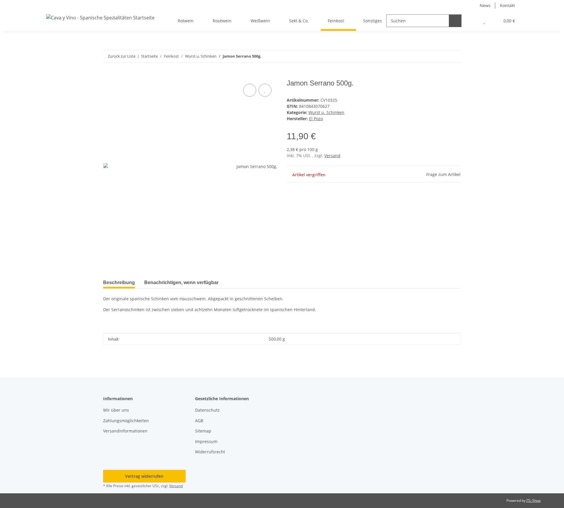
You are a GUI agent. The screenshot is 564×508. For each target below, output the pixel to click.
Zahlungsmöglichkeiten (126, 420)
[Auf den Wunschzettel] (264, 90)
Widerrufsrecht (210, 452)
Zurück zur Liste (121, 56)
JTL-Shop (533, 500)
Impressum (206, 441)
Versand (332, 155)
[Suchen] (455, 20)
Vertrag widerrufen (144, 476)
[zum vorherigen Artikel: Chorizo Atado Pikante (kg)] (442, 56)
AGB (199, 420)
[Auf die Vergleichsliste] (249, 90)
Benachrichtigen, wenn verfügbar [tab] (181, 282)
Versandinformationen (125, 431)
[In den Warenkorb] (108, 76)
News (485, 5)
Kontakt (507, 5)
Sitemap (203, 431)
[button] (472, 21)
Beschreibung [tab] (119, 282)
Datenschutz (207, 410)
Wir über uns (116, 410)
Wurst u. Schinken (326, 112)
